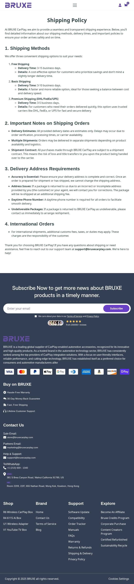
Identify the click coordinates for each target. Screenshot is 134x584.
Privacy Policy (93, 316)
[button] (74, 5)
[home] (18, 5)
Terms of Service (74, 316)
